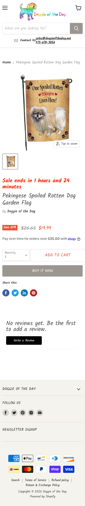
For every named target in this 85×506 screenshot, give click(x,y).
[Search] (76, 28)
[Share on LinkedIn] (24, 292)
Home (6, 63)
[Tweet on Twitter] (15, 292)
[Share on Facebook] (5, 292)
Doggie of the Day (21, 211)
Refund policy (60, 480)
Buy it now (42, 271)
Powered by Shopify (42, 496)
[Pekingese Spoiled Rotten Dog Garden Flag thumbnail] (10, 161)
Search (15, 480)
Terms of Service (35, 480)
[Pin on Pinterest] (33, 292)
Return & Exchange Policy (43, 485)
